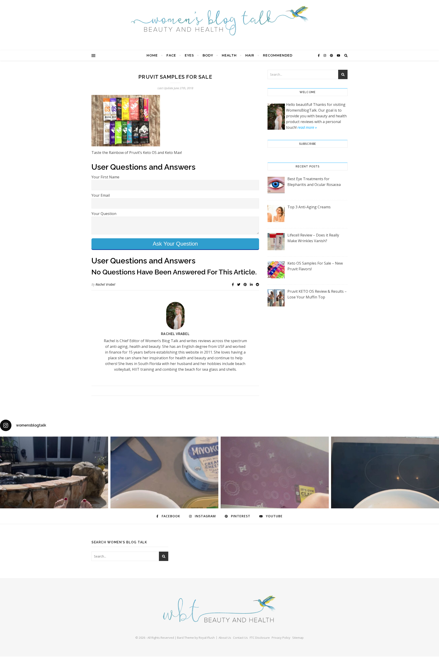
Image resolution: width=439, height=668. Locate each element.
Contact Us (240, 638)
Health (229, 55)
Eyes (189, 55)
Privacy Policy (281, 638)
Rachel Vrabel (105, 284)
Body (208, 55)
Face (171, 55)
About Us (225, 638)
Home (152, 55)
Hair (249, 55)
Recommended (277, 55)
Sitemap (298, 638)
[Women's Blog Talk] (219, 21)
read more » (307, 127)
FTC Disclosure (260, 638)
